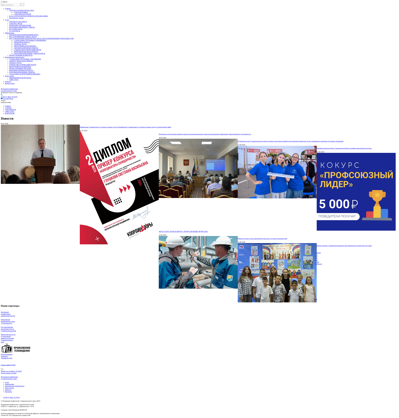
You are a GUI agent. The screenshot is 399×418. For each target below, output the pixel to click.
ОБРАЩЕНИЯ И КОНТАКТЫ (20, 78)
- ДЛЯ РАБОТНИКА (20, 12)
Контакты (8, 392)
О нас (7, 20)
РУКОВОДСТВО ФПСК (18, 22)
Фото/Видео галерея (16, 18)
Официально (9, 33)
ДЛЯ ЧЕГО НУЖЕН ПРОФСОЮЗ (21, 10)
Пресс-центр (9, 76)
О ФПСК (8, 108)
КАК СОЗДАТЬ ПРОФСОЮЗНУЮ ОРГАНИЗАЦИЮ (28, 16)
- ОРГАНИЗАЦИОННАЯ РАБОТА (25, 48)
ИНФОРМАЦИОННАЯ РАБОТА (21, 70)
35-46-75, (4, 97)
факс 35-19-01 (12, 97)
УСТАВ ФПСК (14, 31)
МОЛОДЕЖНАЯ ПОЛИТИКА (20, 66)
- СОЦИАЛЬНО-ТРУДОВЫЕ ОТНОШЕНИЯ (29, 40)
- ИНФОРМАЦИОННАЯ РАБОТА (25, 52)
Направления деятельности (14, 57)
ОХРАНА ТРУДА (15, 63)
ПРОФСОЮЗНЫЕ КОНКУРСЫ (20, 55)
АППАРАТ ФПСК (15, 23)
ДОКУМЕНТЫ (10, 110)
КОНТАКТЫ (9, 113)
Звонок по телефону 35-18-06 (11, 371)
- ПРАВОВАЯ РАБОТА (21, 42)
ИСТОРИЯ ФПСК (15, 29)
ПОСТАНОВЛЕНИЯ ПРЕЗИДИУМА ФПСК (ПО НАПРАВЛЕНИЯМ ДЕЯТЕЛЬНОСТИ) (41, 38)
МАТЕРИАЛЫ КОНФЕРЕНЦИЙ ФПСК (24, 35)
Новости (8, 81)
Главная (8, 8)
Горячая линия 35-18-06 (8, 365)
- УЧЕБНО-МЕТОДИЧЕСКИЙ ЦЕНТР (27, 50)
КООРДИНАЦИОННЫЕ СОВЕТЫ (22, 27)
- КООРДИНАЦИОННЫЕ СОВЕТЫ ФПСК (29, 53)
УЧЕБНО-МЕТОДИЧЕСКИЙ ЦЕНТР (22, 65)
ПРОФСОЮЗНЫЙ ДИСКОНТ (20, 68)
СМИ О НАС (14, 80)
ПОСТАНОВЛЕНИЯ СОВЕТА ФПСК (23, 37)
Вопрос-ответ (10, 83)
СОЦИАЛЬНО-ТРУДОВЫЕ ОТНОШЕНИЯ (25, 59)
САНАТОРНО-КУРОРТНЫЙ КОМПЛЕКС (24, 74)
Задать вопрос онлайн (8, 373)
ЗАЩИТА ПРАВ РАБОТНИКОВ (21, 61)
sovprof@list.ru (8, 99)
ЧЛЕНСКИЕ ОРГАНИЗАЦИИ (20, 25)
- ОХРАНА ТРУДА (20, 44)
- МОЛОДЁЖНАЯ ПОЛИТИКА (24, 46)
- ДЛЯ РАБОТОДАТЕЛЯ (22, 14)
